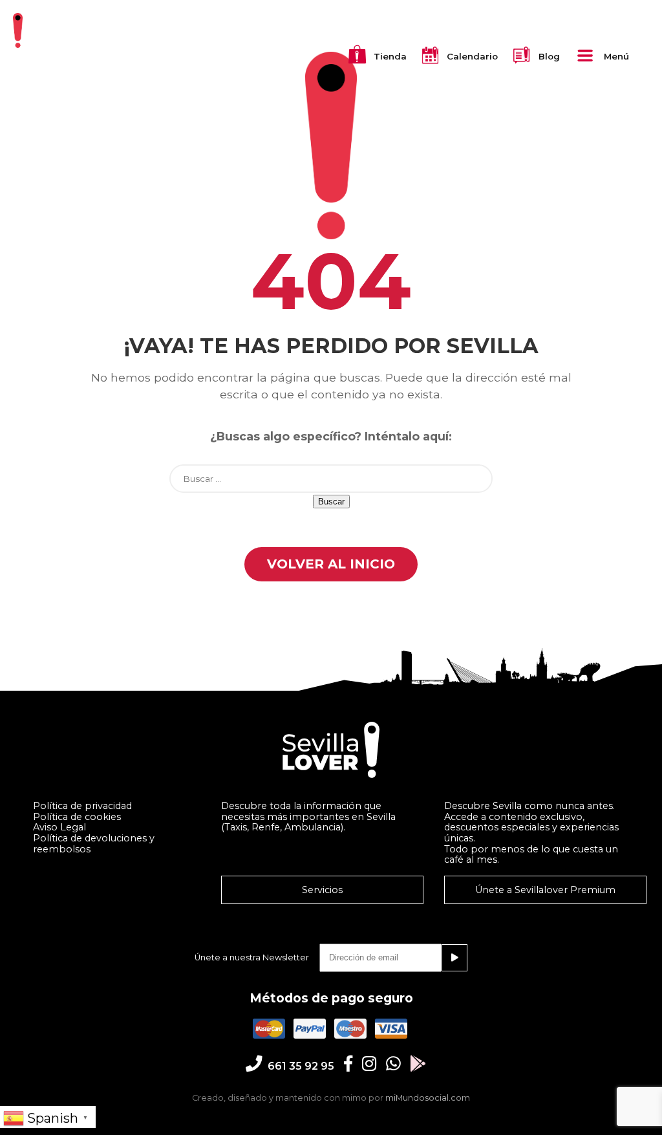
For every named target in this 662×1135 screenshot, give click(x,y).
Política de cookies (77, 817)
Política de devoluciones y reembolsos (94, 843)
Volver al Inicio (331, 564)
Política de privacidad (82, 806)
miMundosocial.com (427, 1098)
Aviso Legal (59, 827)
